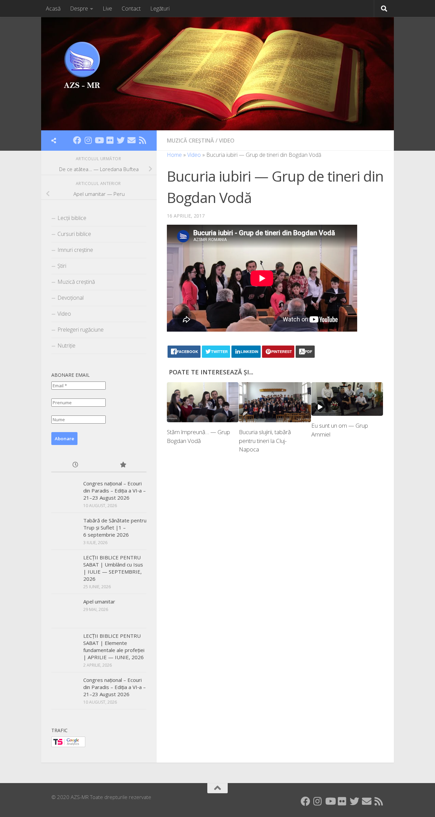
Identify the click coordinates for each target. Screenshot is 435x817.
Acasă (53, 8)
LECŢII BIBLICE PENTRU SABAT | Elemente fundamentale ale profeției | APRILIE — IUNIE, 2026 (113, 646)
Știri (61, 266)
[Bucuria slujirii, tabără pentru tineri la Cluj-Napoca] (275, 402)
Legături (160, 8)
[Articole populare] (122, 465)
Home (174, 155)
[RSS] (142, 140)
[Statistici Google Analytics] (68, 745)
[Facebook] (77, 140)
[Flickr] (110, 140)
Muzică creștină (190, 140)
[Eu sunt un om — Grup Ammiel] (347, 399)
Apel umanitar (99, 601)
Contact (131, 8)
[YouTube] (99, 140)
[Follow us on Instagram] (88, 140)
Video (226, 140)
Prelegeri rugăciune (80, 329)
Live (107, 8)
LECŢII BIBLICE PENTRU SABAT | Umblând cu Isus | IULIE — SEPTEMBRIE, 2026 (113, 568)
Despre (79, 8)
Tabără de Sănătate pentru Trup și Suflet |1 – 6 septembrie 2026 (114, 527)
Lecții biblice (71, 218)
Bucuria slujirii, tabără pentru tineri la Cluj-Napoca (265, 440)
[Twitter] (121, 140)
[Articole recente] (75, 465)
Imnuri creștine (75, 250)
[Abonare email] (131, 140)
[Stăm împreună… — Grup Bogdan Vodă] (203, 402)
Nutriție (66, 345)
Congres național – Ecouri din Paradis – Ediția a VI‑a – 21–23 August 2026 (114, 490)
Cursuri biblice (74, 234)
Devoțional (70, 297)
